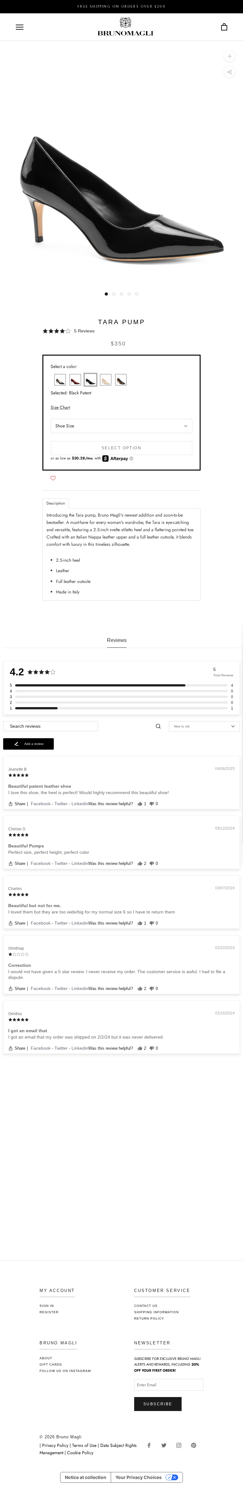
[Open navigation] (19, 27)
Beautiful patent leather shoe (39, 786)
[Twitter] (166, 1445)
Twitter (61, 803)
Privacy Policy (56, 1445)
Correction (19, 965)
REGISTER (49, 1312)
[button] (121, 331)
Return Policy (149, 1318)
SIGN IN (47, 1306)
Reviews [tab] (117, 640)
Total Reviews (223, 675)
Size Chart (60, 407)
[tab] (55, 503)
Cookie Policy (80, 1452)
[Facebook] (151, 1445)
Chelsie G (16, 829)
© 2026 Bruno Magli (61, 1437)
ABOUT (46, 1358)
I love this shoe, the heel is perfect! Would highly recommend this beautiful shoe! (88, 792)
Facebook (41, 803)
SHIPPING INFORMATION (156, 1312)
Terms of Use (84, 1445)
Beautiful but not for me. (34, 905)
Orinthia (15, 1014)
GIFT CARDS (51, 1364)
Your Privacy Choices (138, 1477)
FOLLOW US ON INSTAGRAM (65, 1371)
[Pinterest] (196, 1445)
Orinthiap (16, 948)
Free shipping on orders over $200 (121, 6)
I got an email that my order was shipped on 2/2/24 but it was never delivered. (86, 1037)
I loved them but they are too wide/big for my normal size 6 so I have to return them (91, 911)
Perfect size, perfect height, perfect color (48, 852)
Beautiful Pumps (26, 845)
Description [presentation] (56, 503)
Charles (15, 888)
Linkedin (80, 803)
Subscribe (157, 1404)
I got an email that (27, 1030)
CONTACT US (146, 1306)
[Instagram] (181, 1445)
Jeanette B (17, 769)
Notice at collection (85, 1477)
